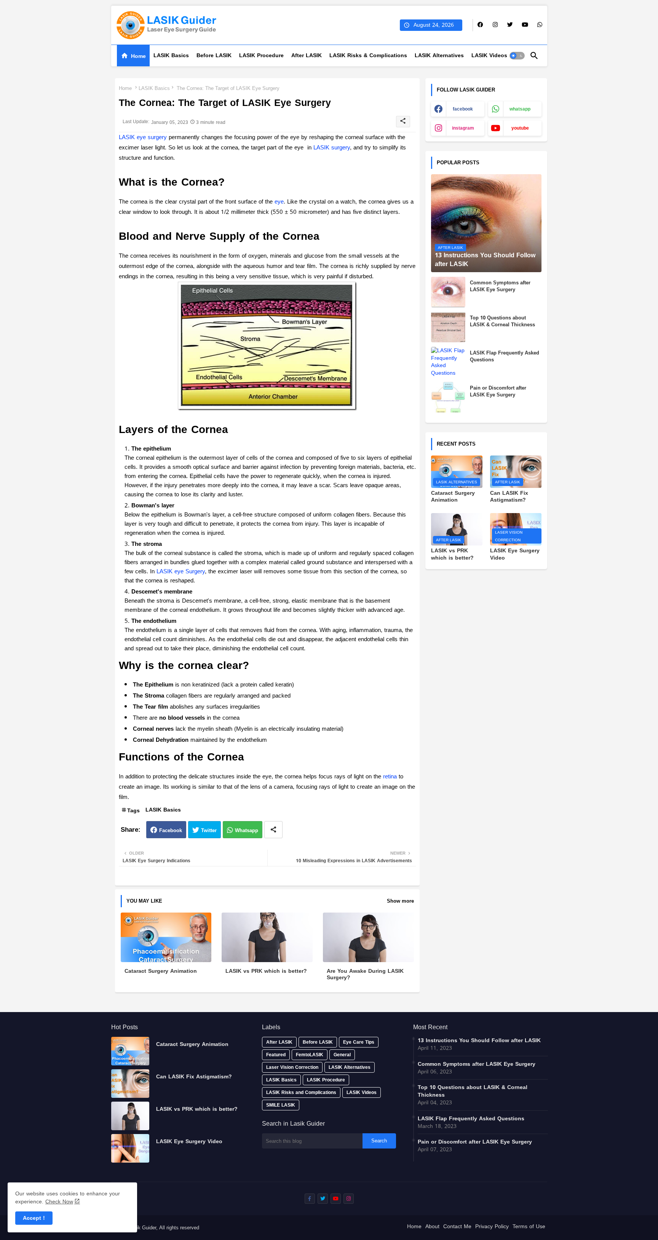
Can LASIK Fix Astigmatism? (509, 497)
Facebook (170, 830)
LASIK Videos (489, 55)
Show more (400, 901)
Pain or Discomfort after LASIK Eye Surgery (498, 391)
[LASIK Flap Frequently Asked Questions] (448, 362)
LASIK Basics (171, 55)
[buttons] (480, 25)
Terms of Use (529, 1227)
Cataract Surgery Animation (161, 971)
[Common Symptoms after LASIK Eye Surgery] (448, 292)
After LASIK (306, 55)
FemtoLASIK (309, 1055)
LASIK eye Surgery (181, 571)
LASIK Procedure (261, 55)
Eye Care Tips (358, 1042)
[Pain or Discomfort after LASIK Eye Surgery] (448, 397)
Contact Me (457, 1227)
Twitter (209, 830)
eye (279, 201)
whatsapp (519, 109)
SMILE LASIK (280, 1105)
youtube (520, 128)
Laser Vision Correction (292, 1067)
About (432, 1227)
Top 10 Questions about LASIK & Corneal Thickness (502, 321)
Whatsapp (246, 830)
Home (138, 56)
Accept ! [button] (34, 1218)
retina (390, 776)
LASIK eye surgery (143, 137)
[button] (517, 55)
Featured (276, 1055)
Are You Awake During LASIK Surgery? (365, 974)
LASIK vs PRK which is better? (266, 971)
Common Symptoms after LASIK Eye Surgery (500, 286)
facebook (463, 109)
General (342, 1055)
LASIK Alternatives (439, 55)
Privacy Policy (492, 1227)
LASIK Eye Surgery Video (515, 554)
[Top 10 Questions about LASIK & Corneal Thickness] (448, 327)
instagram (463, 128)
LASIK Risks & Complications (368, 55)
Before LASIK (214, 55)
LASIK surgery (331, 147)
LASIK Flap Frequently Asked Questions (504, 356)
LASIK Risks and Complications (301, 1092)
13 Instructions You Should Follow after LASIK (479, 1040)
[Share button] (273, 829)
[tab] (133, 55)
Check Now (59, 1202)
